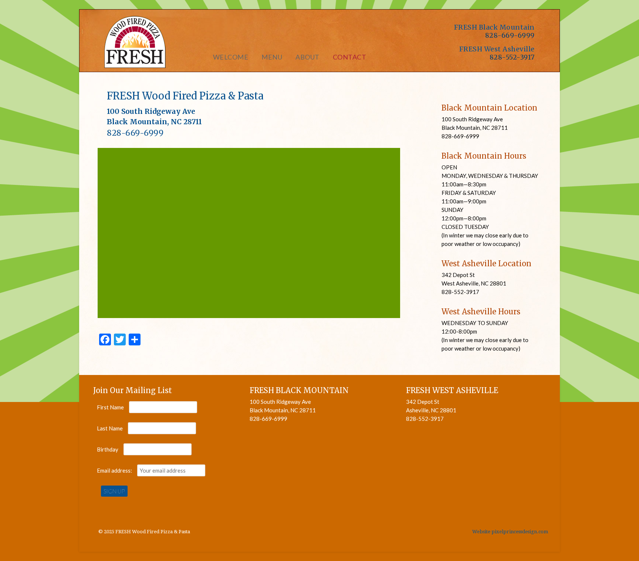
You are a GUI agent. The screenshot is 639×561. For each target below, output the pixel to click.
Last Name (110, 428)
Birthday (107, 449)
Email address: (115, 470)
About (307, 57)
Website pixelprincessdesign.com (510, 531)
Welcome (230, 57)
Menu (271, 57)
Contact (349, 57)
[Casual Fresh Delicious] (134, 64)
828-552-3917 (512, 57)
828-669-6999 (510, 35)
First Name (110, 407)
